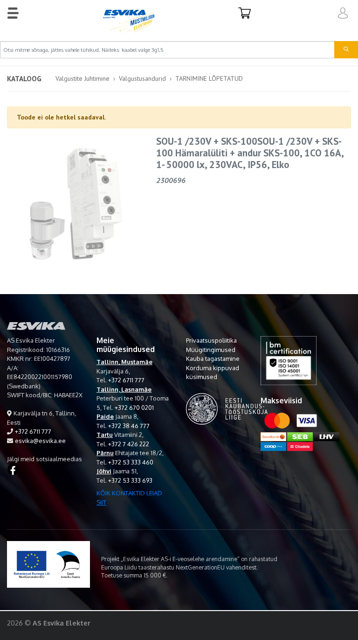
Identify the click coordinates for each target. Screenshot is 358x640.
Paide (105, 416)
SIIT (101, 502)
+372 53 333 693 (130, 480)
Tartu (104, 434)
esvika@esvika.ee (40, 440)
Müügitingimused (210, 349)
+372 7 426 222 (128, 444)
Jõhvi (103, 471)
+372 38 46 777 (129, 425)
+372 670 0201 (134, 407)
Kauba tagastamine (213, 358)
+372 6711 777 (33, 431)
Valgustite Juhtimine (82, 78)
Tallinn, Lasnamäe (123, 389)
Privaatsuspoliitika (211, 340)
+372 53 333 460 (130, 462)
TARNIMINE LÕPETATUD (209, 78)
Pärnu (105, 453)
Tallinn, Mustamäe (124, 362)
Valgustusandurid (142, 78)
